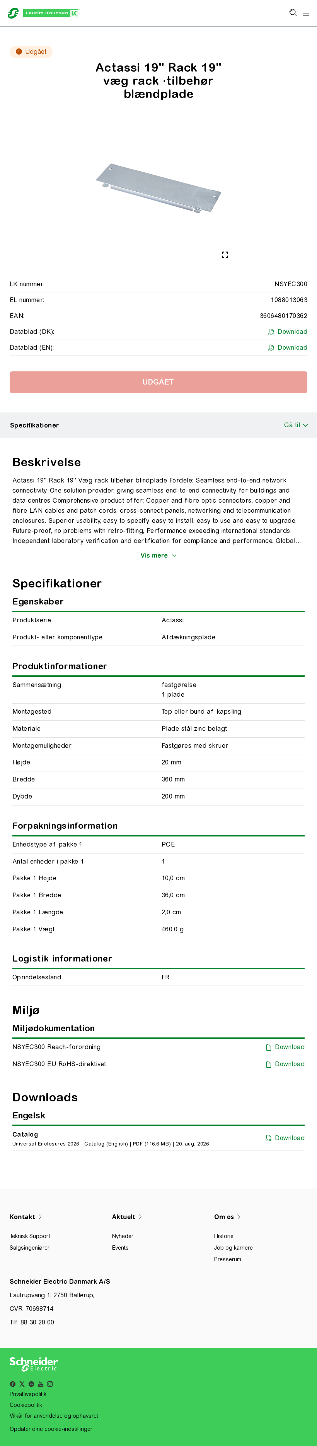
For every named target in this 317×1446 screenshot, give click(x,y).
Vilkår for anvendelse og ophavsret (54, 1416)
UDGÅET (158, 382)
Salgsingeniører (29, 1248)
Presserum (227, 1259)
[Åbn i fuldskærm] (225, 255)
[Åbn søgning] (292, 13)
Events (120, 1248)
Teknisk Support (30, 1236)
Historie (223, 1236)
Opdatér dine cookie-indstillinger (51, 1429)
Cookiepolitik (26, 1405)
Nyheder (122, 1236)
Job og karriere (233, 1248)
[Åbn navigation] (305, 13)
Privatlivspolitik (28, 1394)
